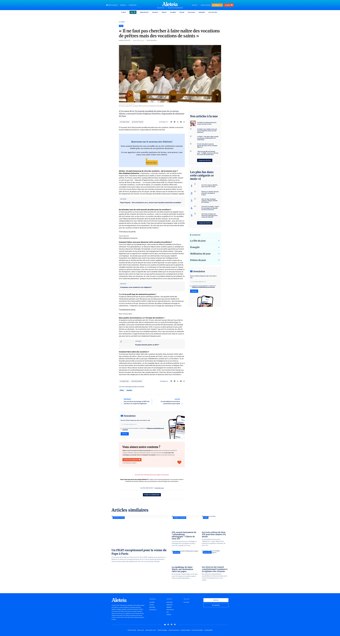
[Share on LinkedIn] (174, 122)
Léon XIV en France (118, 517)
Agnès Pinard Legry (138, 40)
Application (169, 604)
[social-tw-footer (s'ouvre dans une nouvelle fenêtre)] (171, 625)
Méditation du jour (200, 253)
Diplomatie (176, 552)
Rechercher (133, 5)
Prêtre (122, 390)
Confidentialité (208, 630)
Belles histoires (144, 12)
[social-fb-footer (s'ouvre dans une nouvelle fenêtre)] (168, 625)
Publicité (168, 614)
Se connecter (206, 5)
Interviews (155, 12)
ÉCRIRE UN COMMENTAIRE (151, 495)
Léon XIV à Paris (212, 12)
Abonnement (170, 609)
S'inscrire (124, 434)
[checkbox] (121, 428)
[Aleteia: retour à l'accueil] (170, 4)
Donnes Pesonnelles (197, 630)
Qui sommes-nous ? (150, 630)
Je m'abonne (216, 5)
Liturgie (206, 517)
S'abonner (216, 600)
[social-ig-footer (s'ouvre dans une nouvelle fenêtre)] (175, 625)
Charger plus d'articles (205, 160)
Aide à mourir (207, 552)
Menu (124, 12)
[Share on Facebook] (171, 122)
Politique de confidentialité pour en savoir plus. (203, 287)
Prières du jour (198, 260)
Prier (132, 12)
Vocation (129, 390)
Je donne (227, 5)
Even (176, 322)
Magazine (169, 607)
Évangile (195, 247)
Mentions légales (162, 630)
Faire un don (151, 163)
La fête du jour (198, 240)
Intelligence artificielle (179, 517)
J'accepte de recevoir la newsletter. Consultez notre (143, 429)
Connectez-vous (159, 488)
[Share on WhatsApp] (184, 122)
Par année (186, 602)
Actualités (173, 12)
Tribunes (164, 12)
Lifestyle (181, 12)
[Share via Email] (181, 122)
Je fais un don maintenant (131, 460)
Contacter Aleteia (185, 630)
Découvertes (191, 12)
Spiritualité (202, 12)
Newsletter (169, 602)
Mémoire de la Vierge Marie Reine (175, 8)
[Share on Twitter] (177, 122)
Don (167, 612)
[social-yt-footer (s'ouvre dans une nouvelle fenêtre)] (165, 625)
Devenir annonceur (174, 630)
